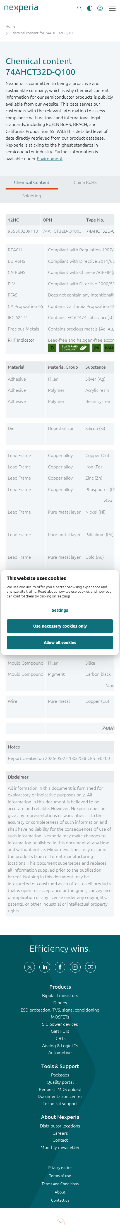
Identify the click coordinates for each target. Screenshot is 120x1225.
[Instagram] (75, 967)
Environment (50, 158)
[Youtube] (90, 967)
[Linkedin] (44, 967)
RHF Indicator (21, 339)
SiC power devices (60, 1024)
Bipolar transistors (60, 995)
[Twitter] (29, 967)
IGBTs (60, 1038)
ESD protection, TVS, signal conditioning (60, 1009)
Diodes (60, 1002)
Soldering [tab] (31, 195)
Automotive (60, 1052)
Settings (60, 609)
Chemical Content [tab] (31, 182)
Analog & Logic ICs (60, 1045)
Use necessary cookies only (60, 625)
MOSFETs (60, 1016)
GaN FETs (60, 1031)
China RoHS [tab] (85, 182)
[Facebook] (60, 967)
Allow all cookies (60, 642)
